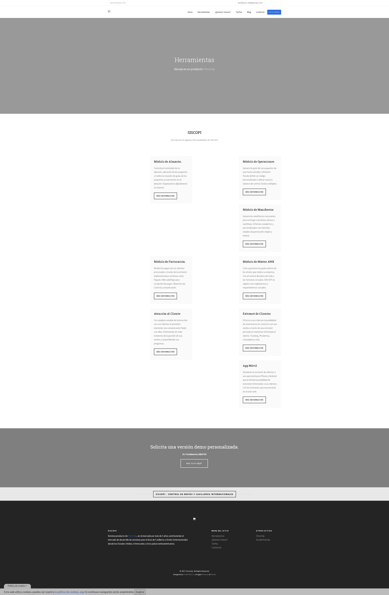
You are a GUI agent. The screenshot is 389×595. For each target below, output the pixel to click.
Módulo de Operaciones (258, 161)
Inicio (190, 12)
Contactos (217, 547)
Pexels (213, 574)
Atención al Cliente (167, 313)
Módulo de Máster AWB (258, 261)
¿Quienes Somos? (223, 12)
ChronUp (209, 69)
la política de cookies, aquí (70, 592)
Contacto (260, 12)
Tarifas (239, 12)
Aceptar (140, 592)
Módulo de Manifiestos (258, 209)
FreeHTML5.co (189, 574)
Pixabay (205, 574)
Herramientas (204, 12)
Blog (249, 12)
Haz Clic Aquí (194, 463)
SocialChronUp (263, 539)
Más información (165, 196)
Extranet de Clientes (257, 313)
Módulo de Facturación (169, 261)
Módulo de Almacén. (168, 161)
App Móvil (250, 365)
